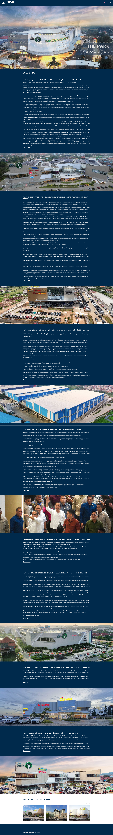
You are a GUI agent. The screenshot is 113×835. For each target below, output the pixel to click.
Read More (26, 148)
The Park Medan (56, 813)
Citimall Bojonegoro (79, 813)
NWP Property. (29, 832)
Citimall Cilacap (33, 813)
